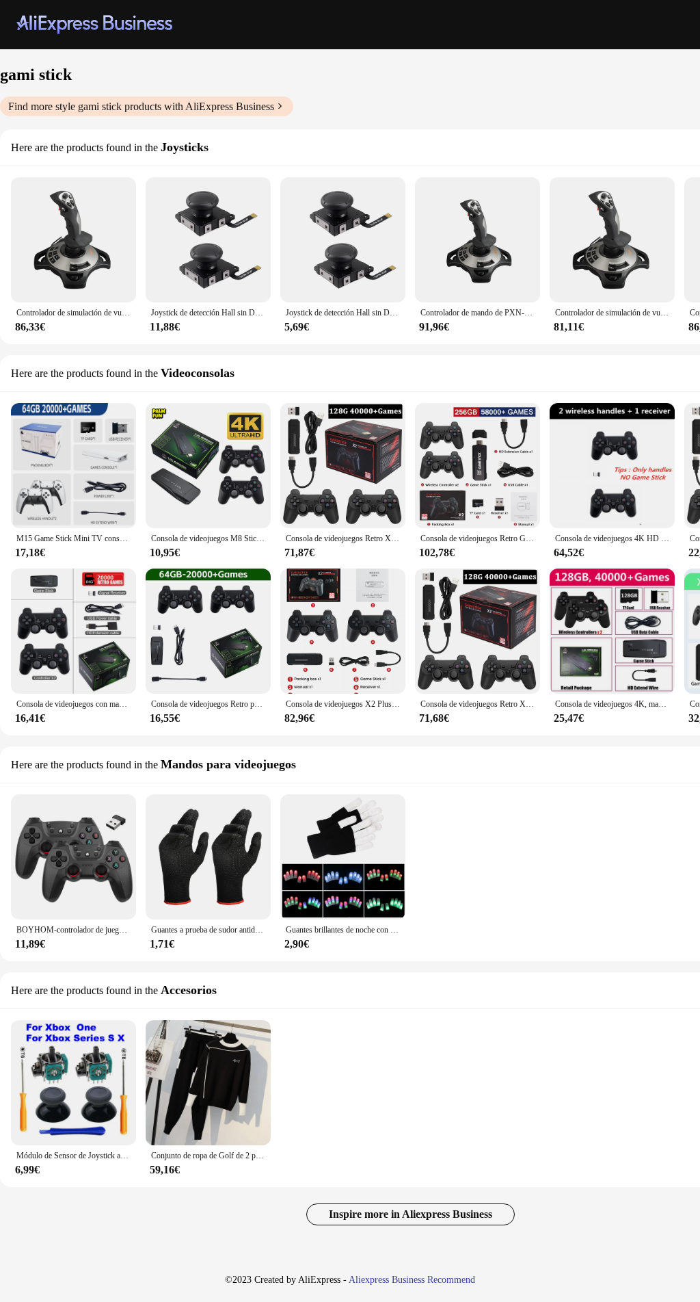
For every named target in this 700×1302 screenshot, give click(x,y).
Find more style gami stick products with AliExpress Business (141, 106)
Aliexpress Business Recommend (412, 1280)
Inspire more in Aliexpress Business (410, 1214)
